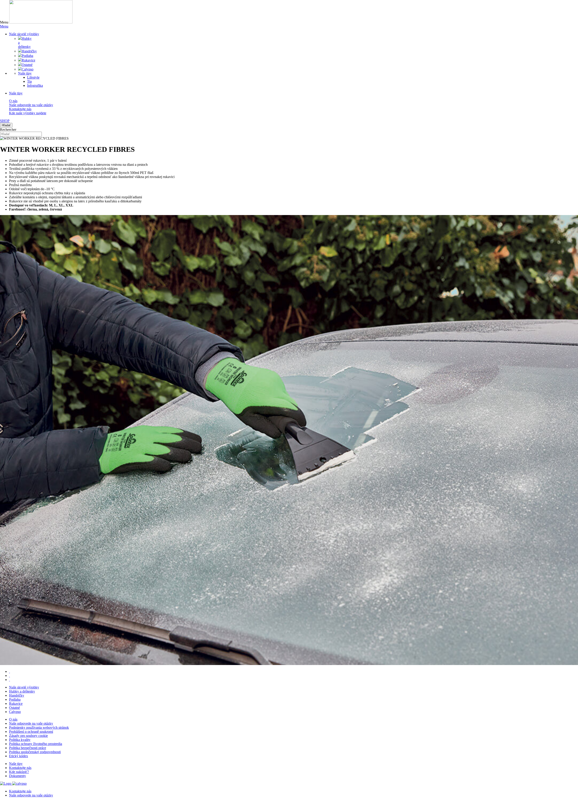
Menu (4, 26)
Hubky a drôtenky (22, 691)
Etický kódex (18, 756)
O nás (13, 101)
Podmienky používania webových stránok (39, 727)
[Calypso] (19, 783)
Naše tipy (16, 93)
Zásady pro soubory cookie (28, 736)
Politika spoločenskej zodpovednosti (35, 752)
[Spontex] (40, 22)
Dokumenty (17, 776)
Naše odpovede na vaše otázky (31, 105)
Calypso (15, 712)
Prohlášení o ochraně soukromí (31, 731)
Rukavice (16, 703)
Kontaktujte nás (20, 109)
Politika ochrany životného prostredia (35, 744)
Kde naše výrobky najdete (27, 113)
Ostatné (14, 708)
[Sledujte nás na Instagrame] (9, 680)
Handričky (16, 695)
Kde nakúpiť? (19, 772)
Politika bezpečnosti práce (27, 748)
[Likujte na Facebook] (9, 671)
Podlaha (15, 699)
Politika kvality (19, 740)
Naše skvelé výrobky (24, 687)
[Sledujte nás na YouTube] (9, 675)
